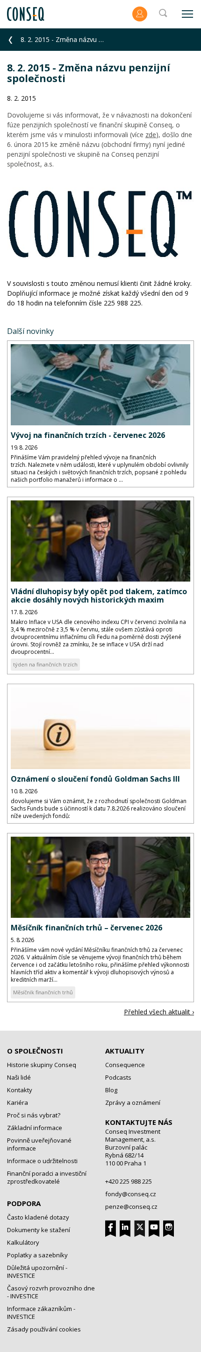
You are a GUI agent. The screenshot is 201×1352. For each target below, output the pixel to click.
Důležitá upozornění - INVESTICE (37, 1271)
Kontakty (19, 1090)
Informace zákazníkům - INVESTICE (41, 1312)
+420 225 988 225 (128, 1181)
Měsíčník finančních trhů (43, 992)
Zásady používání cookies (44, 1329)
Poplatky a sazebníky (37, 1255)
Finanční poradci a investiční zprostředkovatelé (46, 1177)
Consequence (125, 1065)
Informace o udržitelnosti (42, 1161)
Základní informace (34, 1127)
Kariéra (17, 1102)
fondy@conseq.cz (130, 1194)
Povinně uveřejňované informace (39, 1144)
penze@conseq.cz (131, 1206)
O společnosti (35, 1050)
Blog (111, 1090)
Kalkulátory (23, 1242)
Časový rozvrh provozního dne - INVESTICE (51, 1292)
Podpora (24, 1203)
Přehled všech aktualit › (159, 1011)
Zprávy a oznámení (132, 1102)
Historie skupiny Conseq (41, 1065)
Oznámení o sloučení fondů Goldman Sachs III (95, 779)
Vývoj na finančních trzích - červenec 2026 (88, 435)
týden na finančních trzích (45, 664)
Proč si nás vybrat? (33, 1115)
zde (150, 134)
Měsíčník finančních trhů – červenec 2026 (86, 927)
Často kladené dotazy (38, 1217)
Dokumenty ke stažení (38, 1230)
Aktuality (124, 1050)
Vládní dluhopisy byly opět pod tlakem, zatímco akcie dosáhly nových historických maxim (99, 595)
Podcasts (118, 1077)
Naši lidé (19, 1077)
